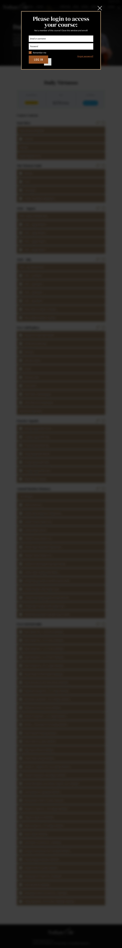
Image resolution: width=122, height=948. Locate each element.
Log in (38, 59)
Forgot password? (85, 56)
